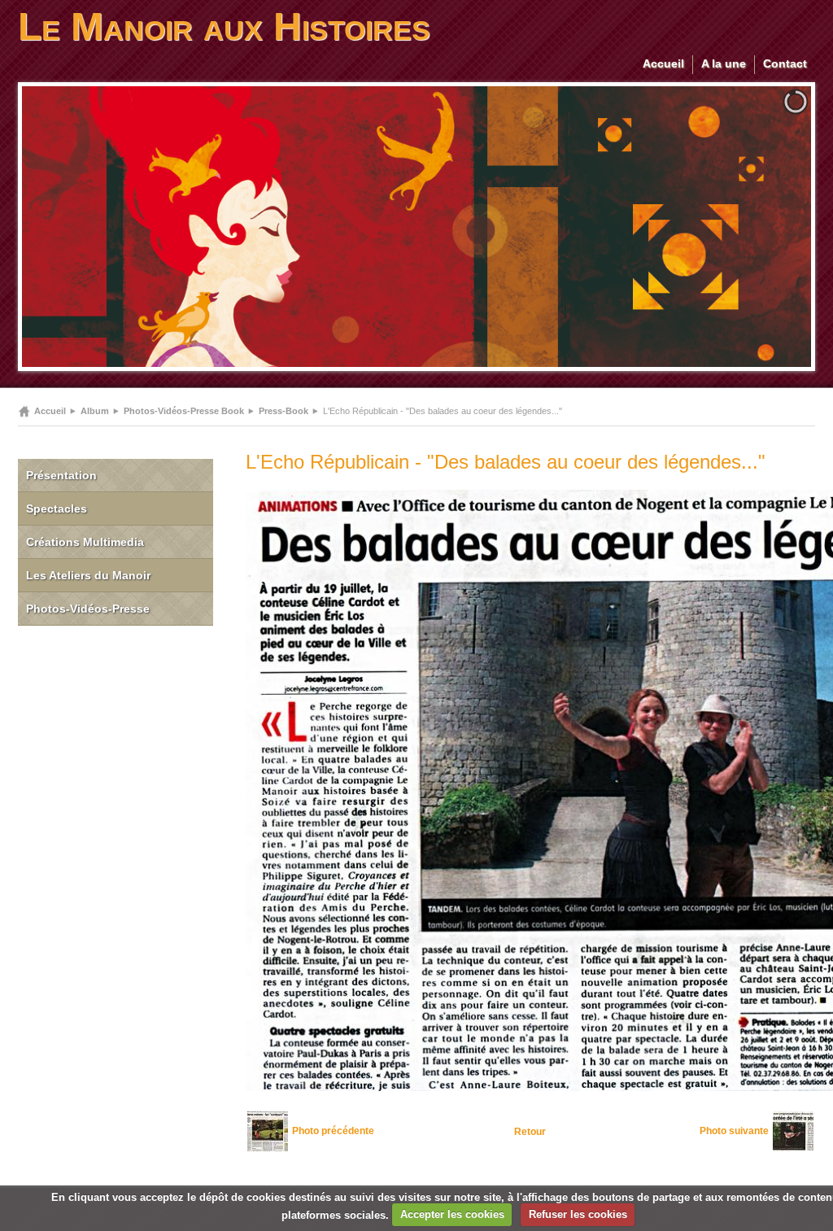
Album (95, 411)
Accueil (663, 63)
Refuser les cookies (578, 1214)
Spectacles (56, 508)
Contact (785, 63)
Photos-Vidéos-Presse (88, 608)
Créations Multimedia (85, 541)
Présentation (61, 475)
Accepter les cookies (452, 1214)
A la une (723, 63)
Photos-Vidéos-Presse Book (184, 411)
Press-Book (283, 411)
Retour (530, 1131)
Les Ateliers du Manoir (88, 575)
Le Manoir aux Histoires (224, 26)
